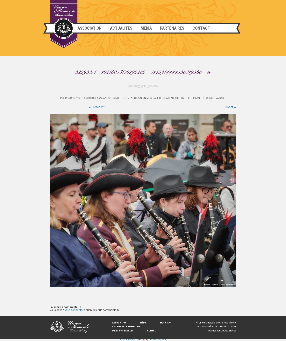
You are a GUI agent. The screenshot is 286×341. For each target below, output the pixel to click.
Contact (201, 28)
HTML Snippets (127, 339)
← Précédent (96, 107)
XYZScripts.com (158, 339)
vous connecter (74, 310)
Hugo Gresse (229, 330)
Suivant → (230, 107)
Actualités (121, 28)
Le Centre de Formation (126, 326)
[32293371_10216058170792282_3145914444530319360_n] (143, 200)
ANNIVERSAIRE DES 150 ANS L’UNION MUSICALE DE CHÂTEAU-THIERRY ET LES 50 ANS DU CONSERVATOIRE (164, 97)
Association (89, 28)
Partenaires (172, 28)
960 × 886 (91, 97)
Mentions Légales (122, 330)
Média (146, 28)
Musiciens (166, 322)
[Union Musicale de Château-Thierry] (63, 24)
